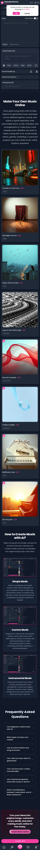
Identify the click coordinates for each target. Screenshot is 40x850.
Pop (9, 65)
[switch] (36, 18)
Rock (16, 65)
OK (16, 13)
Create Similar (20, 184)
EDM (29, 65)
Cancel (27, 13)
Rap (22, 65)
